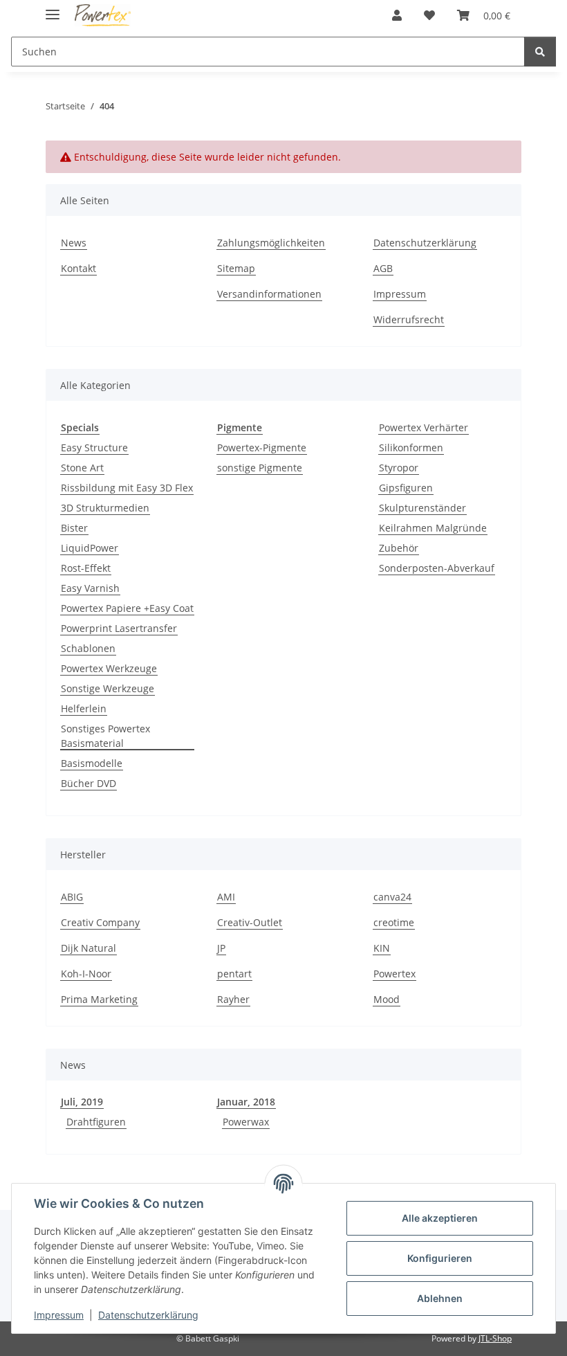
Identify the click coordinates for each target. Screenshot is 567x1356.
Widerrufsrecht (408, 319)
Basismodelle (91, 763)
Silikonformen (411, 447)
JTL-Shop (495, 1338)
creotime (393, 922)
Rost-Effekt (86, 568)
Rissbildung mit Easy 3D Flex (127, 487)
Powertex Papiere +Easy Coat (127, 608)
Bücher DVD (88, 783)
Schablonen (88, 648)
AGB (383, 268)
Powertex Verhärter (423, 427)
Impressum (59, 1315)
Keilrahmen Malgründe (433, 527)
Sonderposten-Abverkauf (436, 568)
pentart (234, 973)
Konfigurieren (439, 1258)
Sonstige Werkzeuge (107, 688)
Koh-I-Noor (86, 973)
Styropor (398, 467)
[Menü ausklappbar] (52, 8)
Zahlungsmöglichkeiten (271, 242)
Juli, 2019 (82, 1101)
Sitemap (236, 268)
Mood (386, 999)
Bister (74, 527)
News (73, 242)
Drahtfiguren (96, 1121)
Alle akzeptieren (440, 1218)
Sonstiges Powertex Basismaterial (105, 736)
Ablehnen (440, 1298)
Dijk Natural (88, 948)
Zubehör (398, 547)
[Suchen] (540, 51)
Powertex (394, 973)
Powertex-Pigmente (261, 447)
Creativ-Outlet (249, 922)
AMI (226, 896)
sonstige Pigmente (259, 467)
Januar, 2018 (246, 1101)
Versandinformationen (269, 293)
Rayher (233, 999)
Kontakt (78, 268)
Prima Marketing (99, 999)
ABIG (72, 896)
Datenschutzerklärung (148, 1315)
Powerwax (246, 1121)
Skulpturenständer (422, 507)
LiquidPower (89, 547)
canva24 (392, 896)
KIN (381, 948)
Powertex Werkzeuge (109, 668)
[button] (397, 15)
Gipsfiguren (406, 487)
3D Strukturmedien (105, 507)
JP (221, 948)
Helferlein (83, 708)
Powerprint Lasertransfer (119, 628)
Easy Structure (94, 447)
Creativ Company (100, 922)
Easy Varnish (90, 588)
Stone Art (82, 467)
